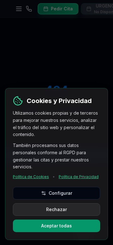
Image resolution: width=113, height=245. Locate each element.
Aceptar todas (56, 225)
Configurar (60, 193)
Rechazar (56, 209)
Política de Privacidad (79, 176)
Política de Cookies (31, 176)
